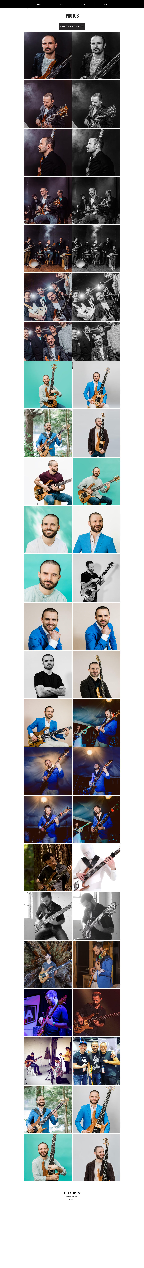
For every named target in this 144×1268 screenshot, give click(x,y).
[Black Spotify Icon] (79, 1192)
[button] (61, 4)
